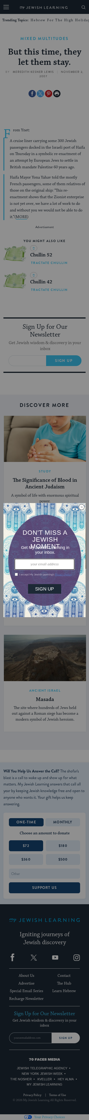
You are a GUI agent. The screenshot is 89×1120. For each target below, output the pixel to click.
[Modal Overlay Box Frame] (44, 560)
